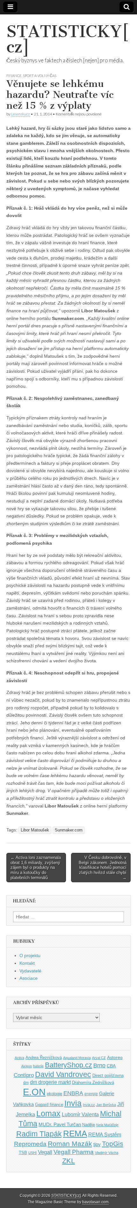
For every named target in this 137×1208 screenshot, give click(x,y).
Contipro (24, 1075)
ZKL (68, 1161)
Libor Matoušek (35, 830)
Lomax (48, 1113)
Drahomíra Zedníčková (93, 1082)
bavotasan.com (95, 1202)
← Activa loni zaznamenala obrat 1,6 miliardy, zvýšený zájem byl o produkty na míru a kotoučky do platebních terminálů (36, 867)
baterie (38, 1066)
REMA (75, 1133)
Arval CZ (99, 1058)
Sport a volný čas (39, 76)
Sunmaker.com (69, 830)
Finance (14, 76)
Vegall (45, 1152)
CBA (111, 1066)
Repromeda (30, 1144)
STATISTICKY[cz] (67, 39)
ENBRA (73, 1093)
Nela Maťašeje (107, 1125)
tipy (97, 1144)
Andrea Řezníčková (43, 1057)
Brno (99, 1065)
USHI (32, 1153)
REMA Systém (104, 1134)
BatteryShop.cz (68, 1065)
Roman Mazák (70, 1143)
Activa (19, 1058)
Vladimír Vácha (106, 1153)
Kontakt (27, 963)
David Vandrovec (63, 1075)
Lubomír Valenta (80, 1114)
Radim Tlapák (39, 1134)
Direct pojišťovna (108, 1075)
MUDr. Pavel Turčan (60, 1124)
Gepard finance (49, 1104)
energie (91, 1094)
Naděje (88, 1124)
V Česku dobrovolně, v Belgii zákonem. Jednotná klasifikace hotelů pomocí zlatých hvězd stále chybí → (102, 867)
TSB (23, 1152)
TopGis (112, 1143)
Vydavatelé (30, 970)
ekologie (54, 1093)
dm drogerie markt (50, 1082)
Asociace (28, 978)
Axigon (26, 1066)
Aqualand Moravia (77, 1058)
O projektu (29, 955)
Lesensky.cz (20, 114)
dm (26, 1082)
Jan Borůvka (106, 1105)
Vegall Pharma (74, 1152)
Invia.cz (89, 1105)
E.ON (34, 1092)
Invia (73, 1103)
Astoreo (115, 1057)
